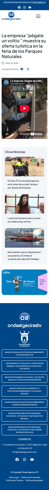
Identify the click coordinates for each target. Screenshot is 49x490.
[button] (38, 16)
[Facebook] (19, 7)
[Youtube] (29, 7)
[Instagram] (24, 7)
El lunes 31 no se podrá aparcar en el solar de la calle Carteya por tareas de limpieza (23, 184)
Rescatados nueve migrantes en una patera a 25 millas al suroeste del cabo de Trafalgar (24, 255)
